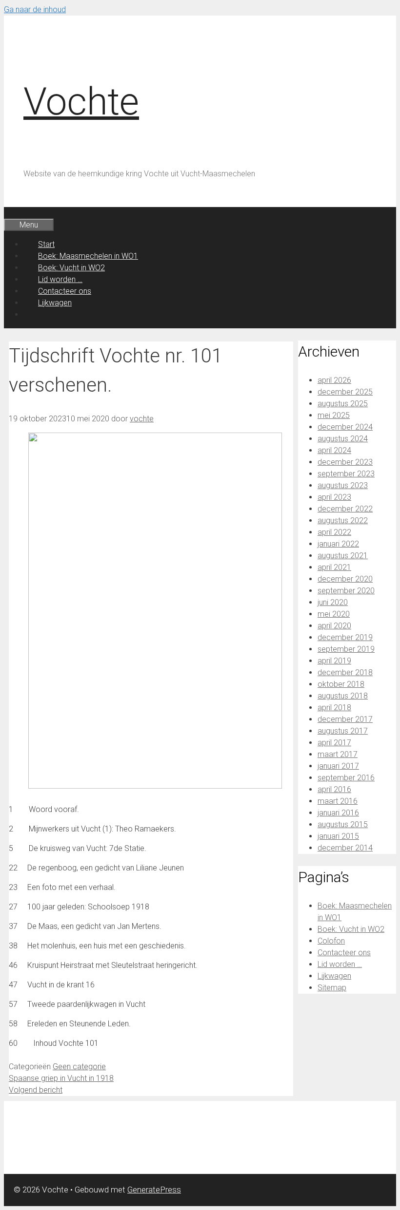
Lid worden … (60, 279)
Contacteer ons (64, 291)
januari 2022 (338, 543)
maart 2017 (338, 754)
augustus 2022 (343, 520)
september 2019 (346, 649)
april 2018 (334, 707)
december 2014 (345, 847)
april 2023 (334, 497)
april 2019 (334, 660)
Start (46, 244)
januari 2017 (338, 766)
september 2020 (346, 590)
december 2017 (345, 719)
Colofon (331, 940)
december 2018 (345, 672)
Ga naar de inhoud (35, 9)
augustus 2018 (343, 695)
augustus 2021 (343, 555)
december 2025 (345, 392)
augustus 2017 (343, 731)
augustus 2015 (343, 824)
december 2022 (345, 508)
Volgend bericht (35, 1090)
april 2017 (334, 742)
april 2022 (334, 532)
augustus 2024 (343, 438)
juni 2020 (333, 602)
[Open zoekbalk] (18, 212)
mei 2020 (334, 614)
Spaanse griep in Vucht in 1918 (61, 1078)
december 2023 (345, 462)
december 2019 (345, 637)
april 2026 (334, 380)
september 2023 (346, 473)
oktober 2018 (341, 684)
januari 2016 (338, 812)
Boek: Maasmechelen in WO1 (88, 256)
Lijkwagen (55, 302)
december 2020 (345, 579)
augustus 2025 (343, 403)
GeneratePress (154, 1189)
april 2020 (334, 625)
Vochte (81, 101)
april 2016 (334, 789)
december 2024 (345, 427)
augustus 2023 (343, 485)
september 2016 (346, 777)
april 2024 (334, 450)
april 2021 (334, 567)
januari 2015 (338, 836)
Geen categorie (79, 1066)
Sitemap (332, 987)
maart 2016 (338, 801)
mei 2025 (334, 415)
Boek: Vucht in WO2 (71, 267)
